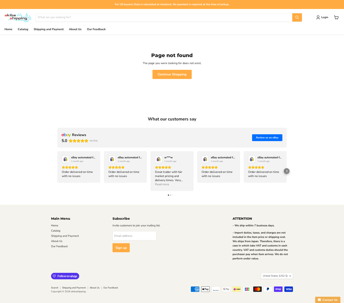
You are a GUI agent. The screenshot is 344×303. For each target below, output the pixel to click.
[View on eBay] (65, 159)
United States (275, 276)
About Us (75, 29)
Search (54, 287)
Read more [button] (162, 184)
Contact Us (329, 299)
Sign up (121, 248)
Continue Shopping (172, 74)
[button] (57, 171)
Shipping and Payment (49, 29)
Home (8, 29)
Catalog (23, 29)
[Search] (297, 17)
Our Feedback (96, 29)
